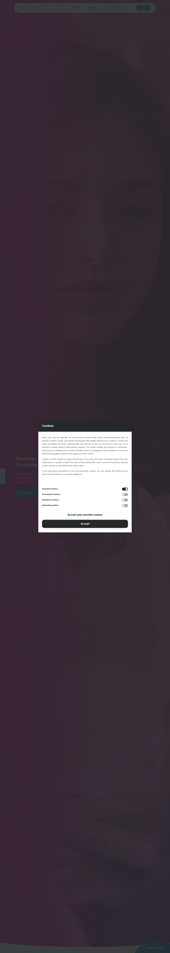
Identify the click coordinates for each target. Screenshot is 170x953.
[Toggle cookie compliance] (125, 494)
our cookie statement (72, 474)
